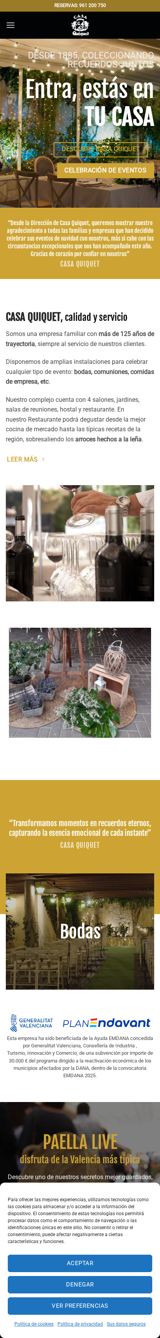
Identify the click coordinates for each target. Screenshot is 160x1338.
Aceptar (80, 1263)
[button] (10, 24)
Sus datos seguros (126, 1324)
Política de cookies (34, 1324)
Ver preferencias (80, 1305)
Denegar (80, 1284)
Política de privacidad (80, 1324)
